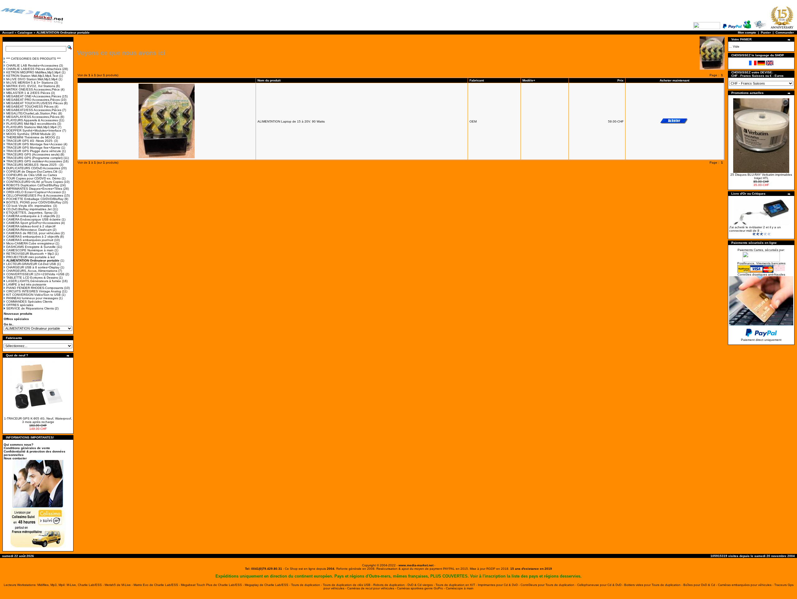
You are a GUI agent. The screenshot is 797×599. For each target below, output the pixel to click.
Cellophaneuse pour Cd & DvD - (600, 585)
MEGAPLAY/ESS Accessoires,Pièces (32, 116)
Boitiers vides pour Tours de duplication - (653, 585)
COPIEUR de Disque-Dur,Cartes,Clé (32, 171)
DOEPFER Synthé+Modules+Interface (33, 130)
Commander (785, 32)
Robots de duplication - (390, 585)
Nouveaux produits (18, 313)
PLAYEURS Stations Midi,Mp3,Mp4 (31, 127)
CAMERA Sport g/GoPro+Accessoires (33, 223)
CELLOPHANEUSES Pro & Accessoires (34, 195)
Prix (620, 80)
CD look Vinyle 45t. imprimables (29, 205)
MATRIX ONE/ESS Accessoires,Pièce (33, 89)
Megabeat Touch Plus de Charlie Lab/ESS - (213, 585)
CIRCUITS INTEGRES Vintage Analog (33, 291)
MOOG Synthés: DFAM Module (28, 134)
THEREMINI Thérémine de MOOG (30, 137)
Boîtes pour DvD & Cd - (700, 585)
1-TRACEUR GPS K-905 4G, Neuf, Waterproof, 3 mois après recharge (38, 420)
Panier (766, 32)
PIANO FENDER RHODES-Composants (34, 288)
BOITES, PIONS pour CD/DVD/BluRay (33, 202)
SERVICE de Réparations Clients (30, 308)
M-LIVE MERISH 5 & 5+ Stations (29, 82)
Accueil (8, 32)
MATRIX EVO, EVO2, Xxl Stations (30, 86)
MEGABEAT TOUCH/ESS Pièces (30, 106)
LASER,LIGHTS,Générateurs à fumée (33, 281)
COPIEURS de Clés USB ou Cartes (31, 175)
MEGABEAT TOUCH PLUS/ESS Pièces (34, 103)
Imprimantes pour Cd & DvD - (499, 585)
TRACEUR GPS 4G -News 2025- (29, 140)
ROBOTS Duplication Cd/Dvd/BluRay (32, 185)
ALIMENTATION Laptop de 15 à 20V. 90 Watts (291, 121)
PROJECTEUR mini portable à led (30, 257)
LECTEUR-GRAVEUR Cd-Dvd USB (31, 264)
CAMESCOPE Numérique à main (30, 250)
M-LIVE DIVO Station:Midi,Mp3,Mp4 (32, 79)
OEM (473, 121)
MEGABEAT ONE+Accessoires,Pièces (33, 96)
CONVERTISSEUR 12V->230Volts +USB (35, 274)
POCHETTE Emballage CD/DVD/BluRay (35, 199)
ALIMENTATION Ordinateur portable (63, 32)
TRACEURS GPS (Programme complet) (34, 158)
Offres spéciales (16, 319)
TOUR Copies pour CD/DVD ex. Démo (33, 178)
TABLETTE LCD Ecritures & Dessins (32, 277)
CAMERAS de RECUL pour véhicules (33, 233)
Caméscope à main (460, 588)
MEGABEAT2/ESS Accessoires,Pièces (33, 110)
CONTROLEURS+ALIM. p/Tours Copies (34, 181)
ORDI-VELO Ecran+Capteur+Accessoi (33, 192)
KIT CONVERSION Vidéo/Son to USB (33, 294)
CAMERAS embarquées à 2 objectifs (32, 236)
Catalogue (25, 32)
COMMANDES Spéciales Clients (29, 301)
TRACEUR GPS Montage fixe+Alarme (33, 147)
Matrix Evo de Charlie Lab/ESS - (157, 585)
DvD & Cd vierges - (422, 585)
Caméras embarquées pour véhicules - (746, 585)
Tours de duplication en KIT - (457, 585)
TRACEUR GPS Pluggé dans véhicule (33, 151)
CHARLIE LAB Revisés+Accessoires (32, 65)
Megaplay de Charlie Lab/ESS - (268, 585)
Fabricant (476, 80)
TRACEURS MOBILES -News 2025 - (32, 164)
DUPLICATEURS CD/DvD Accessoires (33, 168)
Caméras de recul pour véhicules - (372, 588)
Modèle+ (528, 80)
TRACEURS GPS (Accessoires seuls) (32, 154)
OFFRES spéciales (19, 305)
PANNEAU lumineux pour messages (32, 298)
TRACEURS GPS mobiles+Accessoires (34, 161)
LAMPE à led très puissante (26, 284)
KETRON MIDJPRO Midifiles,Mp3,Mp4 (33, 72)
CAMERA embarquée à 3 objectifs (30, 216)
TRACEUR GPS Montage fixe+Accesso (34, 144)
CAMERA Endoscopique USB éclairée (33, 219)
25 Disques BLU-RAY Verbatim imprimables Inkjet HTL (761, 176)
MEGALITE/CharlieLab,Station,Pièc (31, 113)
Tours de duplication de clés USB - (348, 585)
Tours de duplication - (307, 585)
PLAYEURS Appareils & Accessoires (32, 120)
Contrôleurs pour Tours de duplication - (549, 585)
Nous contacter (15, 458)
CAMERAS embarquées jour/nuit (29, 240)
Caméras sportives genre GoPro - (421, 588)
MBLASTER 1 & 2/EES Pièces (28, 93)
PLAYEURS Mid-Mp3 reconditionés (31, 123)
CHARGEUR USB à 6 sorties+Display (32, 267)
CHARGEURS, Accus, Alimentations (31, 270)
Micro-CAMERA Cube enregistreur (30, 243)
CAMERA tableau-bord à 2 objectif (30, 226)
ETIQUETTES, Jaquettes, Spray (29, 212)
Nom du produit (269, 80)
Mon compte (747, 32)
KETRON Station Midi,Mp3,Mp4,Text (32, 75)
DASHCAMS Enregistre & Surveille (31, 246)
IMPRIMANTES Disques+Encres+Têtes (34, 188)
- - (416, 565)
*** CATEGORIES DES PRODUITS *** (33, 58)
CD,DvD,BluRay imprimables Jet (29, 209)
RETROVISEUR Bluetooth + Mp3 (30, 253)
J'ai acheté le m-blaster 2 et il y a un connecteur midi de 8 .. (755, 228)
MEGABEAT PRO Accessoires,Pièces (33, 99)
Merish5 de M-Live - (119, 585)
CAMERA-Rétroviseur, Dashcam (29, 229)
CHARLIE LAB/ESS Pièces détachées (33, 69)
